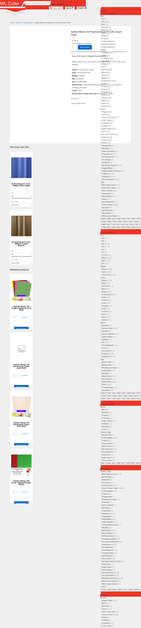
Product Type (106, 432)
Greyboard (107, 193)
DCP (105, 131)
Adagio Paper (109, 600)
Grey (106, 89)
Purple (106, 98)
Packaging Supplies (111, 539)
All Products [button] (106, 469)
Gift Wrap (107, 508)
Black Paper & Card (111, 474)
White (107, 69)
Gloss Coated (109, 190)
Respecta (107, 162)
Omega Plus (108, 145)
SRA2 (106, 30)
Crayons (106, 440)
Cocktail (106, 331)
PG (105, 342)
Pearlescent (109, 382)
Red (105, 100)
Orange (107, 92)
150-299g (108, 61)
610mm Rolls (108, 41)
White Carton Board (111, 216)
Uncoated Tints (110, 572)
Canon (106, 114)
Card (106, 272)
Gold (105, 83)
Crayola (106, 415)
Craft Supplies (109, 438)
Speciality (107, 390)
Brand (103, 109)
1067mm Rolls (109, 44)
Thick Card (108, 275)
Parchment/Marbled (112, 542)
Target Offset (108, 168)
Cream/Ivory (109, 81)
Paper (107, 269)
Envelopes (107, 502)
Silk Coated (108, 213)
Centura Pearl (110, 328)
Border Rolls (108, 362)
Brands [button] (104, 595)
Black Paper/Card (110, 185)
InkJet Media (108, 196)
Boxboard (107, 480)
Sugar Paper (108, 457)
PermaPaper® (109, 157)
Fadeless (106, 339)
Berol (105, 409)
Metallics (107, 373)
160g (106, 55)
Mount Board (109, 449)
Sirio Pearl (108, 351)
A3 (105, 24)
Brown (106, 78)
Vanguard (108, 176)
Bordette (107, 325)
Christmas (108, 482)
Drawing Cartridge (110, 368)
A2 (104, 249)
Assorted (107, 286)
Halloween (108, 513)
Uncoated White (110, 575)
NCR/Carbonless (110, 536)
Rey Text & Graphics (111, 165)
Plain (106, 384)
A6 (104, 238)
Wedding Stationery (112, 578)
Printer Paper (110, 205)
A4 (105, 21)
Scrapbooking (109, 387)
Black (106, 72)
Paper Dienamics (110, 151)
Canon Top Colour (110, 117)
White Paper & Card (111, 584)
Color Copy (107, 120)
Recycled (107, 207)
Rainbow (106, 426)
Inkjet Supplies (109, 522)
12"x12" (106, 255)
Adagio (106, 112)
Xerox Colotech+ (110, 179)
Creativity (107, 418)
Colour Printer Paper (113, 488)
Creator (106, 126)
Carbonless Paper (111, 188)
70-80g (107, 52)
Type (102, 182)
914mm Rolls (108, 47)
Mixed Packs (109, 376)
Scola (105, 348)
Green (106, 86)
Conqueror (107, 623)
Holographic (108, 370)
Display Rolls (108, 365)
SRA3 (106, 27)
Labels (106, 199)
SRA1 (106, 33)
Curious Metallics (110, 334)
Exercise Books (109, 505)
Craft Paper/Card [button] (108, 233)
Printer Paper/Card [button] (109, 13)
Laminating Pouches (111, 525)
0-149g (107, 58)
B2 (105, 36)
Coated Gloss (109, 485)
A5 (104, 19)
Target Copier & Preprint (113, 171)
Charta (106, 617)
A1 (104, 252)
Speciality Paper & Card (113, 561)
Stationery (107, 455)
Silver (105, 103)
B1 (105, 38)
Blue (105, 75)
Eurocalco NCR (109, 134)
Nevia (106, 143)
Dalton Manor (109, 129)
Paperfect (107, 148)
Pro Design (107, 159)
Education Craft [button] (108, 404)
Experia (107, 137)
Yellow (106, 106)
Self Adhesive (108, 210)
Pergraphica (109, 154)
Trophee (108, 174)
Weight (103, 50)
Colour (103, 67)
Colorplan (107, 123)
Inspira (106, 140)
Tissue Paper (108, 460)
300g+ (106, 64)
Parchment (108, 379)
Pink (105, 95)
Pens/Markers (109, 452)
